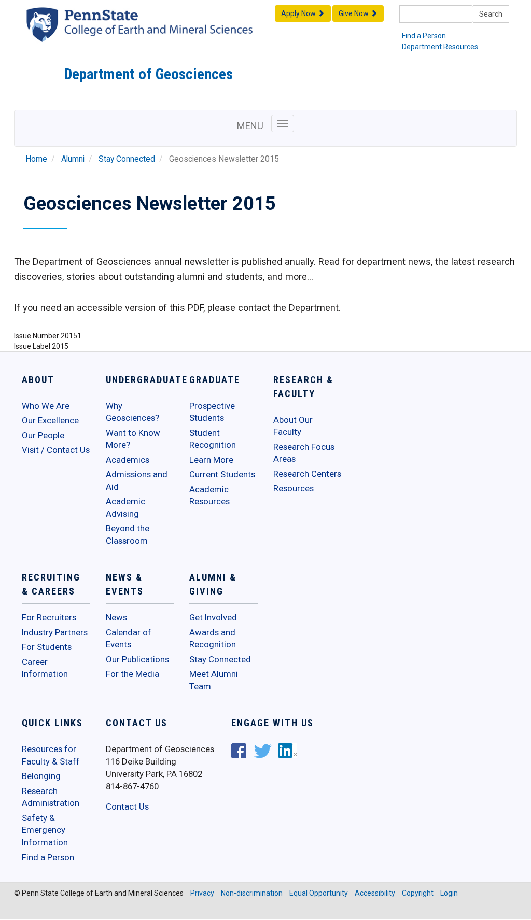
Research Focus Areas (303, 453)
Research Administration (50, 797)
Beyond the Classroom (127, 534)
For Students (47, 647)
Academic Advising (125, 507)
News (116, 617)
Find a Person (424, 36)
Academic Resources (209, 495)
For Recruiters (49, 617)
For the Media (132, 674)
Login (449, 893)
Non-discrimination (252, 893)
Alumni (73, 159)
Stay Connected (127, 159)
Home (36, 159)
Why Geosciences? (132, 412)
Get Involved (213, 617)
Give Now (354, 13)
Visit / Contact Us (56, 450)
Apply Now (299, 13)
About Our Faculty (293, 426)
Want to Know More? (133, 439)
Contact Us (127, 806)
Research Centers (307, 474)
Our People (43, 435)
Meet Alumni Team (213, 680)
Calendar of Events (128, 638)
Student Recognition (212, 439)
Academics (127, 460)
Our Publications (137, 659)
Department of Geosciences (148, 74)
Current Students (222, 474)
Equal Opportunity (318, 893)
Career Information (45, 668)
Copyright (418, 893)
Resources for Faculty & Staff (51, 755)
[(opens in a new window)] (238, 752)
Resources (293, 488)
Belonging (41, 776)
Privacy (202, 893)
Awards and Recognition (212, 638)
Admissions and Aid (136, 480)
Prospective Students (212, 412)
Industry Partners (55, 632)
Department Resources (440, 47)
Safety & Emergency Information (45, 830)
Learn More (211, 460)
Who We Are (45, 406)
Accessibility (375, 893)
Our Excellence (50, 420)
